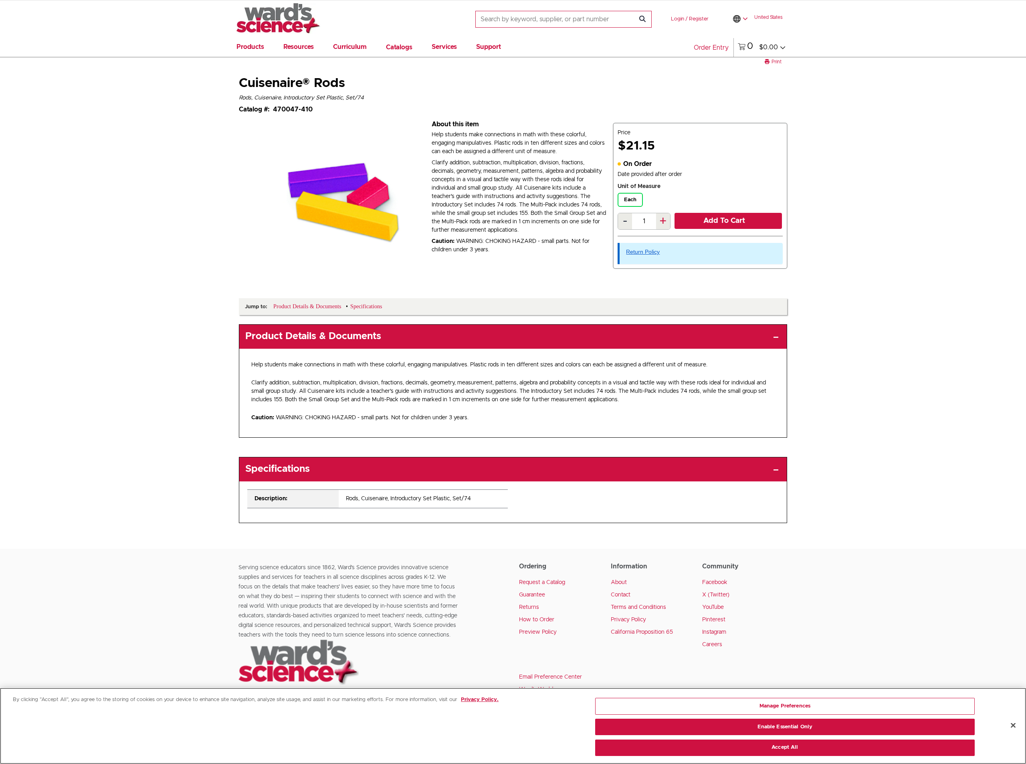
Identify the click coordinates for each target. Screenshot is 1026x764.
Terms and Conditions (638, 607)
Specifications (277, 469)
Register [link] (699, 19)
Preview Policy (538, 632)
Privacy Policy (628, 620)
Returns (529, 607)
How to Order (536, 620)
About (619, 582)
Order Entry (711, 47)
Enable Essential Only (785, 727)
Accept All (785, 747)
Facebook (714, 582)
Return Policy (643, 252)
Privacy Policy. (480, 699)
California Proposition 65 (642, 632)
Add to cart (724, 220)
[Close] (1013, 725)
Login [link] (677, 19)
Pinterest (713, 620)
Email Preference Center (550, 677)
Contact (620, 595)
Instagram (714, 632)
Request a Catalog (542, 582)
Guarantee (532, 595)
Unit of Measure (639, 186)
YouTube (713, 607)
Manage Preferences (784, 706)
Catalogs (399, 47)
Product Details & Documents (313, 336)
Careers (712, 644)
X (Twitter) (715, 595)
